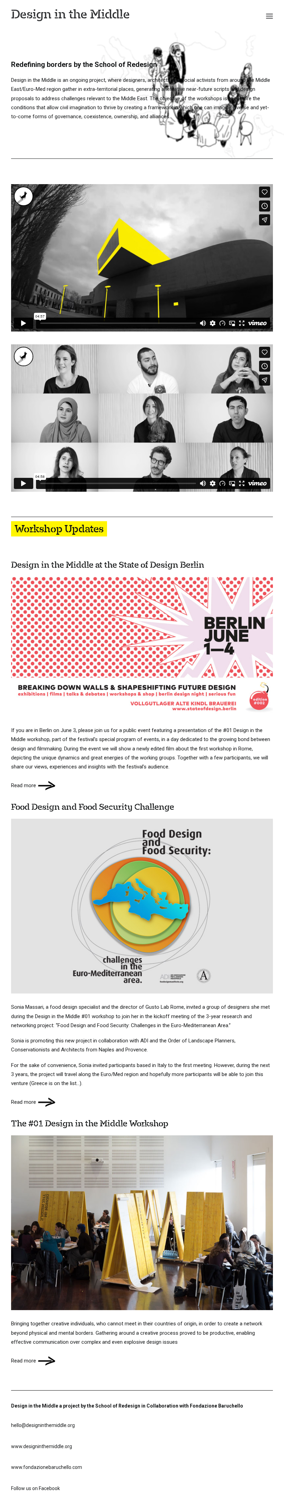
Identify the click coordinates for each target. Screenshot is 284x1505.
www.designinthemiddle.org (41, 1446)
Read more (23, 785)
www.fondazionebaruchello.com (46, 1467)
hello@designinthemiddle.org (43, 1425)
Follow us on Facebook (35, 1488)
